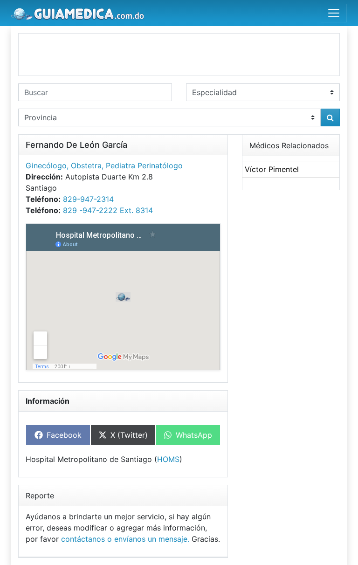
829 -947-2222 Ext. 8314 (108, 210)
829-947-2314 (88, 199)
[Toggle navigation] (334, 13)
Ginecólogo (46, 165)
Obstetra (86, 165)
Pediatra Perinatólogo (144, 165)
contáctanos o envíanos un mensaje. (125, 539)
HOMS (168, 459)
